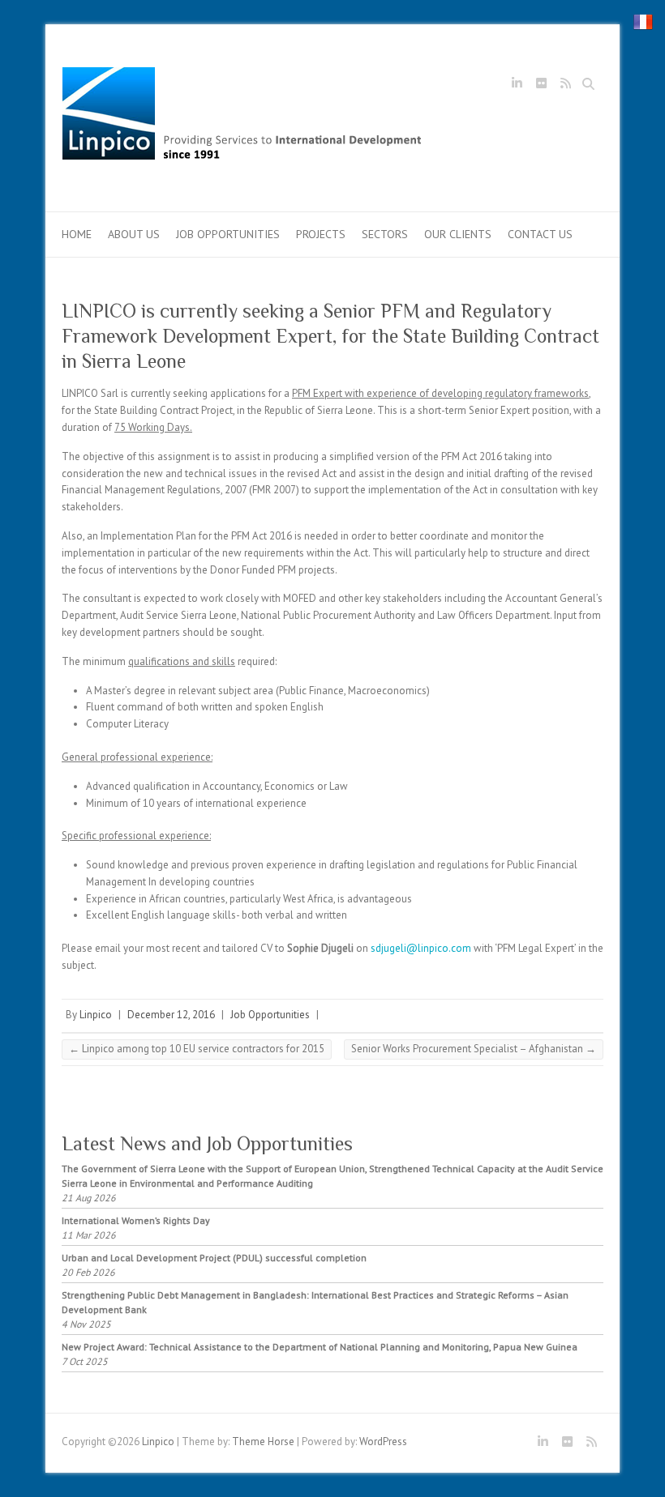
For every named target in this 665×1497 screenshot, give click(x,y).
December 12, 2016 (171, 1014)
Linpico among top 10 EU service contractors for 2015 (196, 1049)
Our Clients (457, 234)
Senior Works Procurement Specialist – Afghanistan (473, 1049)
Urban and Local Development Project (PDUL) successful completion (214, 1258)
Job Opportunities (228, 234)
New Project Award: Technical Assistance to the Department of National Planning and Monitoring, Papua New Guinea (319, 1347)
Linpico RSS (565, 86)
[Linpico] (243, 118)
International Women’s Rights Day (136, 1220)
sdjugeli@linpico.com (421, 948)
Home (77, 234)
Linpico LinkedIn (516, 86)
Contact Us (540, 234)
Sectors (385, 234)
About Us (134, 234)
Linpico (95, 1014)
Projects (320, 234)
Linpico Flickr (541, 86)
